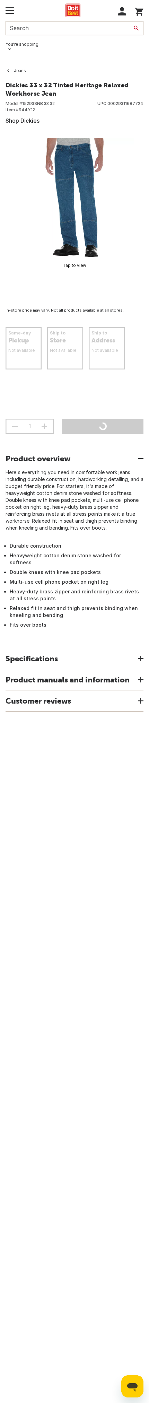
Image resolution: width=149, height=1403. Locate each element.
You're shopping (22, 44)
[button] (122, 11)
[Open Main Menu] (10, 10)
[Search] (136, 28)
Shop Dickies (23, 120)
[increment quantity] (44, 426)
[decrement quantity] (15, 426)
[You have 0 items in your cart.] (139, 10)
